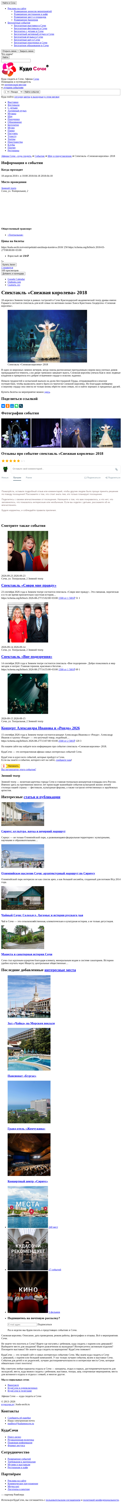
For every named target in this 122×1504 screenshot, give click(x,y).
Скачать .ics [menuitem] (14, 284)
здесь (47, 392)
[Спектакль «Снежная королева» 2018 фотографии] (16, 446)
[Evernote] (16, 406)
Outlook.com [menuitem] (14, 282)
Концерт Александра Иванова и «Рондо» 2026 (40, 728)
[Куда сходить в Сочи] (36, 76)
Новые (5, 477)
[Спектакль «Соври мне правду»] (61, 551)
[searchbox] (61, 57)
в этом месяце (51, 96)
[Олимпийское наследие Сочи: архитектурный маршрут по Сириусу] (22, 867)
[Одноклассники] (8, 406)
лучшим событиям (13, 87)
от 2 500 (66, 741)
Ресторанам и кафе (18, 1467)
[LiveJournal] (21, 406)
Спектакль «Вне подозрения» (26, 657)
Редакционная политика (21, 1439)
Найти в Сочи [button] (9, 3)
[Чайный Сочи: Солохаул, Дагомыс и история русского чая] (22, 909)
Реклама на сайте (17, 1480)
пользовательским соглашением (63, 1500)
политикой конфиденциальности (101, 1500)
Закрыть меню (27, 51)
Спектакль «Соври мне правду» (28, 585)
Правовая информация (20, 1442)
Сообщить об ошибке (19, 1417)
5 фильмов (54, 1312)
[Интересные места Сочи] (28, 1227)
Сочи (36, 79)
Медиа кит (13, 1486)
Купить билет (9, 264)
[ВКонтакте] (3, 406)
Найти (5, 57)
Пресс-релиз (14, 1437)
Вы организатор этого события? (18, 769)
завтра (26, 96)
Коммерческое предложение (23, 1483)
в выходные (37, 96)
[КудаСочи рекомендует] (28, 1269)
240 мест (53, 1227)
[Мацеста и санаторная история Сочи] (22, 948)
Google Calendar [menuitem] (16, 279)
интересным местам (15, 84)
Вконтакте (13, 1385)
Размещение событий (19, 1459)
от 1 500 (66, 598)
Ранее (29, 477)
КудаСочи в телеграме (20, 1390)
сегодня (18, 96)
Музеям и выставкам (19, 1464)
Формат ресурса (16, 1445)
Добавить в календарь (13, 273)
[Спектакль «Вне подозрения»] (61, 622)
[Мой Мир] (12, 406)
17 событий (55, 1269)
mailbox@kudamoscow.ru (21, 1423)
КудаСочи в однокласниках (22, 1388)
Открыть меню (10, 51)
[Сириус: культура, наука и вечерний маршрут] (22, 825)
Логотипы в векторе (19, 1489)
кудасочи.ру (7, 1404)
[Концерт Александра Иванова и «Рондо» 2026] (61, 694)
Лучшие (17, 477)
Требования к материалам (22, 1461)
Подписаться (45, 1324)
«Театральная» (15, 235)
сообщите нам (63, 760)
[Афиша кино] (28, 1312)
